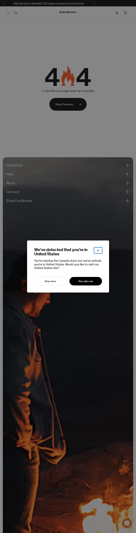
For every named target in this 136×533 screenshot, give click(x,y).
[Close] (98, 250)
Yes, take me (85, 281)
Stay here (50, 281)
